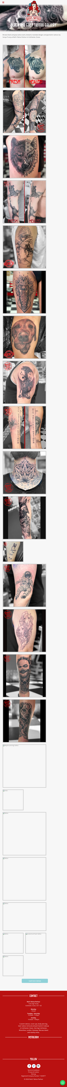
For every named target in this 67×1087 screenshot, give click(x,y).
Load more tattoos (35, 981)
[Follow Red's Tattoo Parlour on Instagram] (38, 1066)
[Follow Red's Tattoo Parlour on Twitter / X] (34, 1066)
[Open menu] (3, 2)
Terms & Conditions (33, 1070)
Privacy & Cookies (33, 1072)
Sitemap (33, 1074)
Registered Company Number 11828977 (33, 1076)
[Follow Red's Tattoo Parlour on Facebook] (29, 1066)
